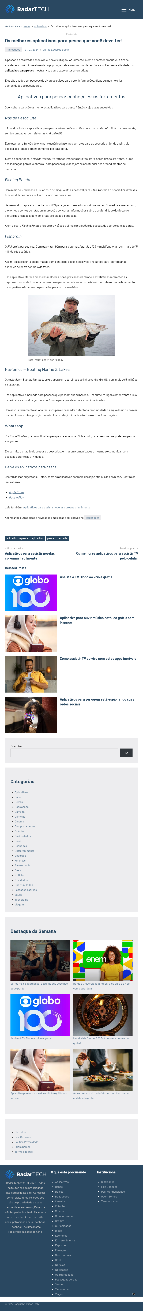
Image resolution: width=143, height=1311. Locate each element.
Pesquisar (16, 746)
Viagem (19, 904)
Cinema (19, 821)
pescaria (62, 538)
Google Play (16, 497)
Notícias (20, 875)
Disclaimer (21, 1132)
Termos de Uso (24, 1151)
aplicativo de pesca (17, 538)
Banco (18, 797)
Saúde (18, 894)
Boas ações (22, 806)
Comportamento (25, 826)
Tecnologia (21, 899)
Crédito (19, 831)
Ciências (20, 816)
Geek (18, 870)
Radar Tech (93, 517)
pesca (50, 538)
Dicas (18, 840)
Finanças (20, 860)
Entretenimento (25, 850)
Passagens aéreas (26, 889)
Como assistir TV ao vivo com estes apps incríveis (98, 658)
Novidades (21, 880)
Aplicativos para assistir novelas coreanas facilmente (56, 507)
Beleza (19, 801)
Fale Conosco (23, 1137)
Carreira (20, 811)
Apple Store (16, 492)
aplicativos (38, 538)
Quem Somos (23, 1146)
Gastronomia (22, 865)
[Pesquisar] (126, 753)
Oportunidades (24, 884)
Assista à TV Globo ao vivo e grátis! (87, 577)
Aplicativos (13, 49)
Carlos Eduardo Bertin (56, 49)
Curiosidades (23, 836)
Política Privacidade (26, 1141)
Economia (21, 845)
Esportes (20, 855)
